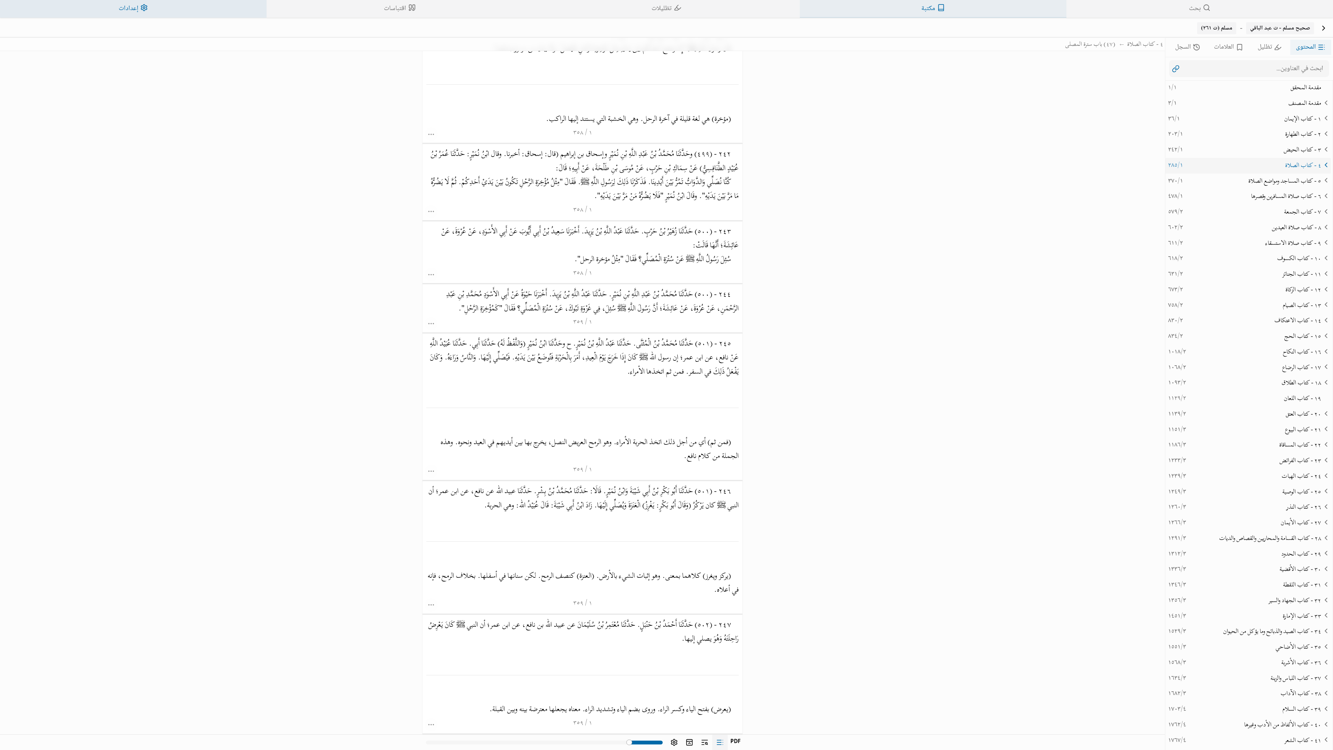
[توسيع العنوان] (1326, 102)
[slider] (629, 742)
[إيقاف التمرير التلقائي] (1175, 68)
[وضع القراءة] (689, 742)
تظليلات (662, 8)
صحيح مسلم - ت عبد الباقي (1280, 28)
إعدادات (129, 8)
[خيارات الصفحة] (431, 134)
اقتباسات (395, 8)
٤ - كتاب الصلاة (1145, 45)
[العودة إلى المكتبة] (1323, 28)
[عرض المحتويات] (720, 742)
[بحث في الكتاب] (704, 742)
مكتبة (928, 8)
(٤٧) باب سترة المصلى (1090, 45)
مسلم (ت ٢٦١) (1216, 28)
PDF (735, 742)
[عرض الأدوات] (674, 742)
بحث (1195, 8)
